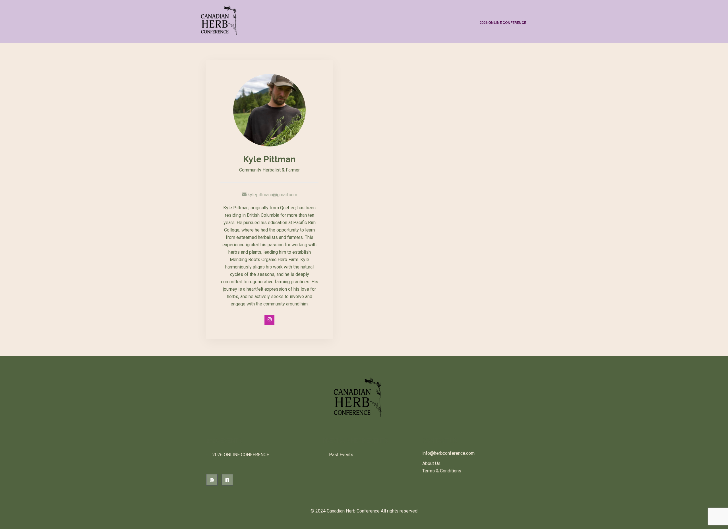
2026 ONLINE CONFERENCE (502, 22)
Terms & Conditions (441, 471)
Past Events (341, 454)
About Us (431, 463)
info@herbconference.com (448, 453)
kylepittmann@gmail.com (272, 194)
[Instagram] (269, 320)
